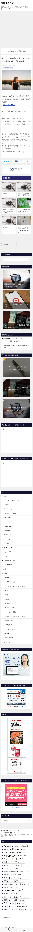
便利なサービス (25, 897)
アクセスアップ (24, 855)
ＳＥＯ (28, 909)
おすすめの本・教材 (8, 67)
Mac (4, 496)
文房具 (5, 556)
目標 (5, 906)
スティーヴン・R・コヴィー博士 (12, 874)
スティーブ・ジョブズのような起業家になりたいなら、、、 (8, 211)
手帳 (22, 900)
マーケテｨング (7, 547)
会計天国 (5, 227)
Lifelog (5, 573)
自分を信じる (9, 603)
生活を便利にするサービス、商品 (15, 586)
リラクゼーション (10, 582)
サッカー (18, 865)
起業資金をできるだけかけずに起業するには (23, 194)
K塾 (24, 849)
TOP (9, 830)
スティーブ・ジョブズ (25, 871)
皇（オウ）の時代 (9, 105)
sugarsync (8, 526)
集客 (22, 909)
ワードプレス (7, 534)
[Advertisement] (16, 28)
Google (6, 849)
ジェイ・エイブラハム (11, 868)
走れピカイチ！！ (9, 2)
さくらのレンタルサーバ (16, 807)
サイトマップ (7, 917)
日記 (6, 903)
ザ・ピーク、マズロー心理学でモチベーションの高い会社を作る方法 (23, 229)
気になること (22, 903)
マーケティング (13, 890)
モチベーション (21, 894)
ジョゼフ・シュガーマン (9, 871)
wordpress (10, 855)
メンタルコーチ (8, 893)
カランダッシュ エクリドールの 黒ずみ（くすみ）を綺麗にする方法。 (16, 368)
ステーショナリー (11, 878)
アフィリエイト (11, 859)
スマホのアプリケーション (13, 500)
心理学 (14, 900)
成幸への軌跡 (9, 638)
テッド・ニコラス (8, 884)
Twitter (20, 852)
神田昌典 (12, 906)
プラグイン (8, 543)
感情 (6, 595)
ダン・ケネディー (13, 881)
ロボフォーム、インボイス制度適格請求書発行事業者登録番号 (16, 388)
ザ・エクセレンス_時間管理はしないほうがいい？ (24, 211)
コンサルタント (8, 865)
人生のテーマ (6, 244)
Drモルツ (15, 846)
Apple (7, 846)
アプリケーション (8, 509)
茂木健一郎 (7, 909)
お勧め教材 (8, 564)
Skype (13, 852)
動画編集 (7, 530)
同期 (5, 900)
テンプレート (9, 539)
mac (6, 522)
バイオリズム (9, 625)
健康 (6, 590)
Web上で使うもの (10, 513)
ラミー (6, 897)
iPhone (7, 504)
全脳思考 (5, 193)
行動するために (9, 620)
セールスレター (25, 877)
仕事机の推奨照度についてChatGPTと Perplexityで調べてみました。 (16, 409)
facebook (25, 846)
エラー (23, 858)
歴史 (13, 903)
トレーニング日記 (10, 612)
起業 (15, 910)
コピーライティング (9, 552)
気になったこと (9, 599)
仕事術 (7, 577)
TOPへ (24, 930)
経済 (4, 569)
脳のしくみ (6, 642)
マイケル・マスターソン (10, 887)
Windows (8, 517)
